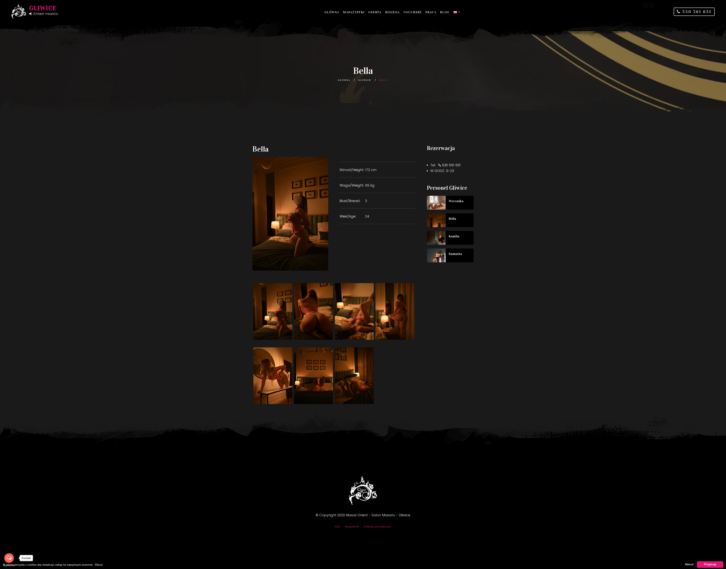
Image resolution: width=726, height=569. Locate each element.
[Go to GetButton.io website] (9, 565)
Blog (444, 12)
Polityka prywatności (377, 527)
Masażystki (354, 12)
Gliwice (364, 80)
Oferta (375, 12)
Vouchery (412, 12)
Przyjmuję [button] (710, 564)
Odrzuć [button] (689, 564)
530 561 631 (696, 11)
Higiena (392, 12)
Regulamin (352, 527)
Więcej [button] (99, 564)
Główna (331, 12)
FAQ (337, 527)
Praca (430, 12)
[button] (457, 12)
